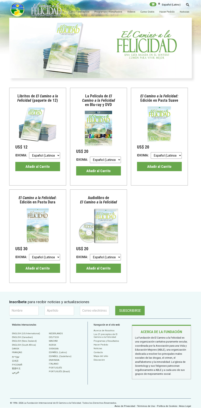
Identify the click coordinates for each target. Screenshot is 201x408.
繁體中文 (16, 368)
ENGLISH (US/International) (26, 333)
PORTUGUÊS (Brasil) (59, 371)
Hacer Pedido (167, 11)
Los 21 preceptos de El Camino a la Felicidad (105, 335)
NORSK (52, 345)
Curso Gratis (147, 11)
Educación (99, 360)
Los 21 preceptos (79, 11)
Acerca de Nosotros (104, 330)
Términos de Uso (146, 406)
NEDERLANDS (56, 333)
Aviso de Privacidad (125, 406)
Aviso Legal (185, 406)
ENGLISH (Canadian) (22, 337)
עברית (15, 356)
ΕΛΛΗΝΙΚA (54, 360)
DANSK (15, 348)
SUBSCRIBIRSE (130, 310)
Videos (131, 11)
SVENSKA (53, 348)
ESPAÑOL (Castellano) (60, 356)
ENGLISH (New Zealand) (24, 341)
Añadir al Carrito (38, 166)
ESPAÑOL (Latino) (58, 352)
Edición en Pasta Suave (159, 98)
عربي (15, 372)
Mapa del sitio (101, 356)
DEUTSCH (54, 337)
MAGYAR (53, 341)
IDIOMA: (21, 155)
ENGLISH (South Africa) (24, 345)
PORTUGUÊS (55, 367)
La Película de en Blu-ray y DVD (98, 100)
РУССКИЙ (17, 365)
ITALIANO (53, 364)
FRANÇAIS (17, 352)
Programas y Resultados (108, 11)
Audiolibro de (98, 199)
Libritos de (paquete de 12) (37, 98)
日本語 (15, 361)
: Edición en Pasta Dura (38, 199)
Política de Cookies (167, 406)
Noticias (184, 11)
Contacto (98, 352)
